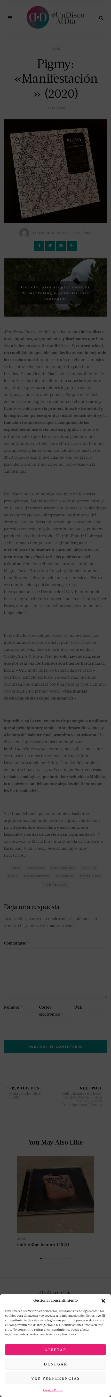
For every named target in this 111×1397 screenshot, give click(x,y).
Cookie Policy (53, 1390)
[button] (103, 1300)
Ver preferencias (55, 1378)
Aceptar (55, 1349)
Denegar (55, 1364)
